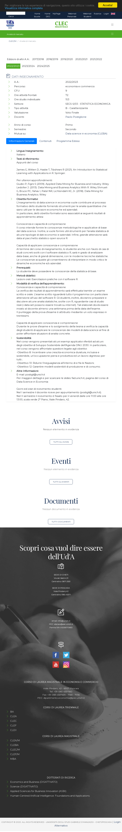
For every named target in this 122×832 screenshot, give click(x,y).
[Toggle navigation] (112, 24)
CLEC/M (12, 41)
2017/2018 (38, 59)
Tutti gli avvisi (61, 442)
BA (12, 711)
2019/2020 (67, 59)
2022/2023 (13, 66)
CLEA (13, 716)
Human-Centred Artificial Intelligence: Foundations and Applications (50, 795)
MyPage (56, 13)
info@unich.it (64, 621)
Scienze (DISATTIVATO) (24, 786)
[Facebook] (56, 654)
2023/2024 (28, 66)
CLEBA (14, 745)
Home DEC (47, 15)
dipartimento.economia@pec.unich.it (64, 697)
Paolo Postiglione (75, 116)
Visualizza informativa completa (24, 8)
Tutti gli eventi (61, 482)
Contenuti (45, 141)
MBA (13, 758)
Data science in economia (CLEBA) (86, 133)
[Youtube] (56, 664)
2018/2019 (52, 59)
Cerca (11, 16)
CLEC (13, 720)
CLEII (13, 730)
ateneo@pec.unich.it (63, 624)
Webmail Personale (71, 15)
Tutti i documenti (61, 521)
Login (106, 13)
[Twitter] (66, 654)
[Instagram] (66, 664)
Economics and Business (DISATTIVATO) (34, 781)
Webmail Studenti (87, 15)
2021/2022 (96, 59)
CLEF (13, 725)
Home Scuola (37, 15)
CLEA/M (15, 740)
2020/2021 (81, 59)
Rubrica (97, 13)
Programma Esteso (68, 141)
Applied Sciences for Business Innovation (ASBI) (38, 791)
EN (113, 14)
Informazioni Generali (21, 141)
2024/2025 (43, 66)
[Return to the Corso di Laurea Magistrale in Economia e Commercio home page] (60, 24)
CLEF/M (15, 754)
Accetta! (108, 5)
